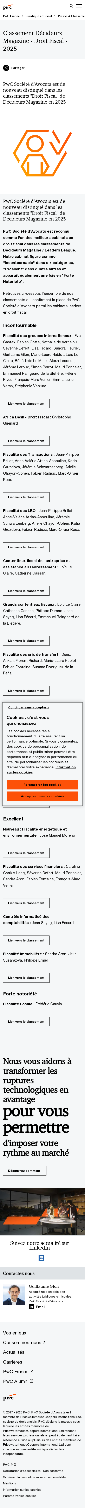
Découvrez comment (24, 1170)
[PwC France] (8, 6)
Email (40, 1307)
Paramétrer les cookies (20, 1496)
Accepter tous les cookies (42, 796)
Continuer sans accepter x (28, 707)
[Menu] (79, 6)
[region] (42, 754)
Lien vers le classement (26, 403)
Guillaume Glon (44, 1286)
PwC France (11, 16)
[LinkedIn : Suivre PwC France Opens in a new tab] (41, 1258)
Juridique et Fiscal (39, 16)
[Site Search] (71, 6)
